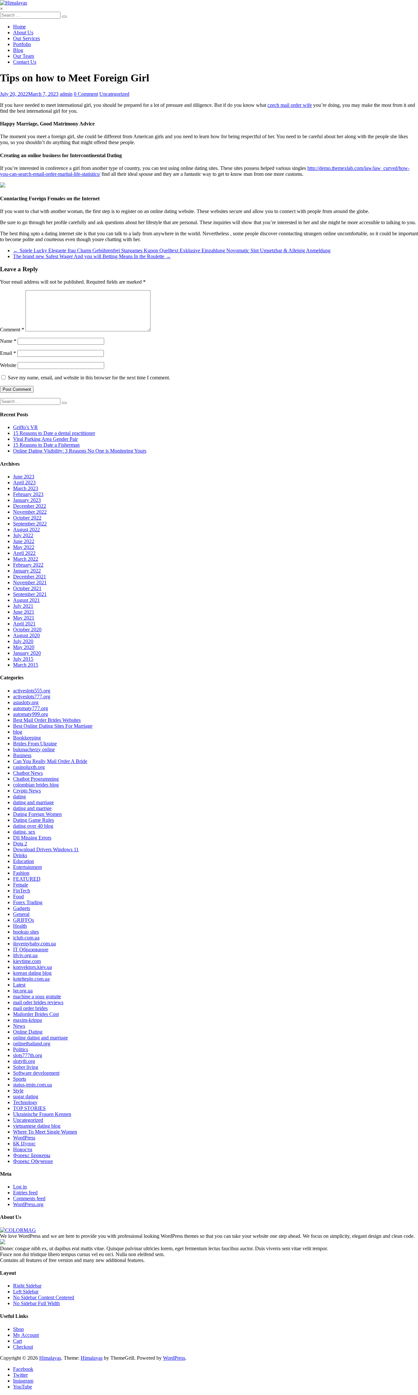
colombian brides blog (36, 785)
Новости (22, 1149)
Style (18, 1090)
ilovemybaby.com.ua (34, 943)
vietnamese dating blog (36, 1126)
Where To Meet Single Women (45, 1132)
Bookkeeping (27, 737)
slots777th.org (27, 1055)
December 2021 (29, 576)
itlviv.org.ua (25, 955)
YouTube (22, 1386)
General (21, 914)
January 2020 (27, 653)
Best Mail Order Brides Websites (47, 720)
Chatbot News (28, 773)
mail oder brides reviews (38, 1002)
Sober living (25, 1067)
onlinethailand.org (31, 1043)
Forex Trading (27, 902)
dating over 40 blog (33, 826)
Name (8, 341)
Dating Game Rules (33, 820)
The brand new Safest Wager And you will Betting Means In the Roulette (92, 256)
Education (23, 861)
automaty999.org (30, 714)
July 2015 (23, 659)
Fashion (21, 873)
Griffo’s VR (25, 427)
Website (8, 365)
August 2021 (26, 600)
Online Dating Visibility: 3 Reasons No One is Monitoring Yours (79, 451)
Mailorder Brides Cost (36, 1014)
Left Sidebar (26, 1291)
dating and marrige (32, 808)
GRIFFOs (23, 920)
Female (20, 885)
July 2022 (23, 535)
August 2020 (26, 635)
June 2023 (23, 476)
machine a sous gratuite (37, 996)
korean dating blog (32, 973)
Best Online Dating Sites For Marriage (52, 726)
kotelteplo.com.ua (31, 979)
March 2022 (25, 559)
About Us (23, 32)
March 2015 (25, 665)
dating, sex (24, 832)
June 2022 (23, 541)
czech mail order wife (289, 105)
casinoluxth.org (29, 767)
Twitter (20, 1375)
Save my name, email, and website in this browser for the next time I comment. (89, 377)
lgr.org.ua (23, 990)
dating (19, 796)
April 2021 (24, 623)
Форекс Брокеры (31, 1155)
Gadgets (21, 908)
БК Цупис (24, 1143)
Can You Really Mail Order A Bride (50, 761)
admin (66, 94)
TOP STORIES (29, 1108)
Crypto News (27, 790)
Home (19, 26)
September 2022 (30, 523)
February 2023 (28, 494)
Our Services (26, 38)
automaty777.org (30, 708)
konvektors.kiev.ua (32, 967)
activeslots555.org (31, 690)
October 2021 (27, 588)
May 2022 (23, 547)
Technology (25, 1102)
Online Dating (27, 1032)
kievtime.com (27, 961)
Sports (19, 1079)
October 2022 (27, 518)
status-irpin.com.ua (32, 1085)
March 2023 (25, 488)
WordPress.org (28, 1204)
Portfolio (22, 44)
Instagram (23, 1381)
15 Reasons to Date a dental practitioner (54, 433)
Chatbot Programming (36, 779)
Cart (17, 1341)
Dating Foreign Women (37, 814)
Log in (20, 1186)
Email (8, 353)
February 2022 (28, 565)
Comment (12, 329)
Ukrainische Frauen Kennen (42, 1114)
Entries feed (25, 1192)
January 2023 (27, 500)
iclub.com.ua (26, 937)
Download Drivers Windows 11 (46, 849)
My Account (26, 1335)
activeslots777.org (31, 696)
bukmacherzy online (34, 749)
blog (17, 732)
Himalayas (50, 1358)
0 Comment (86, 94)
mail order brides (30, 1008)
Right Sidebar (27, 1285)
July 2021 (23, 606)
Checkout (23, 1347)
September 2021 (30, 594)
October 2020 (27, 629)
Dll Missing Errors (32, 837)
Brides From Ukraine (35, 743)
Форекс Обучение (33, 1161)
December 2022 (29, 506)
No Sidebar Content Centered (43, 1297)
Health (20, 926)
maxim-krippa (27, 1020)
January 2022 (27, 570)
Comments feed (29, 1198)
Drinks (20, 855)
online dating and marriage (40, 1037)
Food (18, 896)
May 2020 (23, 647)
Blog (18, 50)
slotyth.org (24, 1061)
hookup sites (26, 932)
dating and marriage (33, 802)
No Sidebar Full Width (36, 1303)
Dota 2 (20, 843)
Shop (18, 1329)
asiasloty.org (26, 702)
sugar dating (25, 1096)
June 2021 (23, 612)
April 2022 (24, 553)
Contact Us (24, 62)
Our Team (23, 56)
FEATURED (26, 879)
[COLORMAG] (18, 1230)
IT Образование (30, 949)
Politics (20, 1049)
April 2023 (24, 482)
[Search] (64, 17)
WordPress (24, 1137)
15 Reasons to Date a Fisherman (46, 445)
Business (22, 755)
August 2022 (26, 529)
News (19, 1026)
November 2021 (30, 582)
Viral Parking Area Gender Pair (45, 439)
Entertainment (27, 867)
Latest (19, 985)
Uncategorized (114, 94)
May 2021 (23, 618)
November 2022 (30, 512)
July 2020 (23, 641)
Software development (36, 1073)
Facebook (23, 1369)
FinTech (21, 890)
